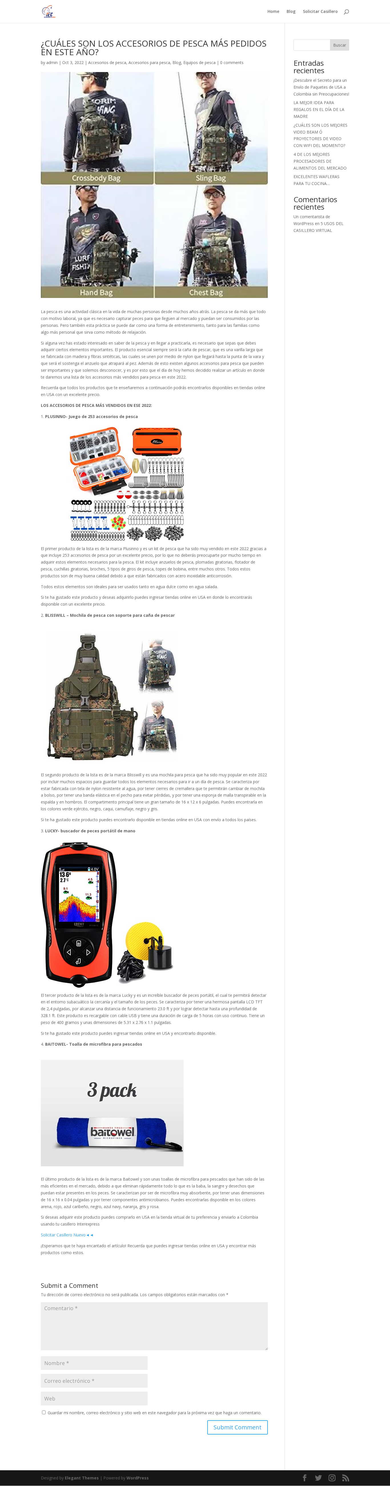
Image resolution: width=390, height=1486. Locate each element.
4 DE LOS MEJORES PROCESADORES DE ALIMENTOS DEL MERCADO (320, 161)
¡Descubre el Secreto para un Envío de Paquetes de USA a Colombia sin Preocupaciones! (321, 87)
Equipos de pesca (199, 62)
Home (273, 11)
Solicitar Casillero (320, 11)
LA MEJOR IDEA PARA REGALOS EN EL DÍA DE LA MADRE (318, 109)
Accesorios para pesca (149, 62)
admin (52, 62)
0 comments (232, 62)
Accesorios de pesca (107, 62)
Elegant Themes (82, 1478)
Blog (291, 11)
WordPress (137, 1478)
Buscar (339, 45)
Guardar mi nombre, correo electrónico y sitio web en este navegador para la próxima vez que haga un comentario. (155, 1412)
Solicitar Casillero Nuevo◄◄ (67, 1235)
